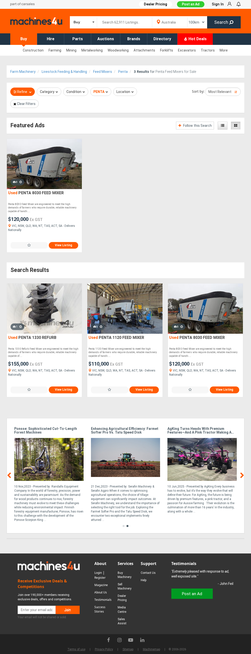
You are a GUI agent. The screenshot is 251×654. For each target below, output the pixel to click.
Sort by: (198, 91)
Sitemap (128, 649)
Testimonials (103, 600)
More (224, 50)
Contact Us (148, 573)
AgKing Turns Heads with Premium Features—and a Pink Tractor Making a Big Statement (199, 431)
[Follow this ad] (29, 245)
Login (98, 573)
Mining (71, 50)
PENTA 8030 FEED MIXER (36, 193)
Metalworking (92, 50)
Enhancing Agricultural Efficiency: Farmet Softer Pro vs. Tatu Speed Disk (124, 430)
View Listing (63, 245)
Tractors (208, 50)
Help (143, 580)
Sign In (218, 4)
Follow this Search (197, 126)
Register (100, 578)
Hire (50, 39)
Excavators (187, 50)
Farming (55, 50)
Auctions (105, 39)
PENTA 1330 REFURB (32, 337)
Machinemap (151, 649)
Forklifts (166, 50)
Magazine (101, 585)
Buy (23, 39)
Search (221, 22)
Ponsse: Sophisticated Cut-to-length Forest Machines (45, 430)
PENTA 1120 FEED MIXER (116, 337)
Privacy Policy (104, 649)
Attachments (144, 50)
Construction (33, 50)
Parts (77, 39)
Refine (22, 92)
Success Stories (99, 609)
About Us (100, 592)
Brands (133, 39)
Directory (162, 39)
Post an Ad (191, 4)
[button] (124, 526)
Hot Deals (197, 39)
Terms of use (76, 649)
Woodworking (118, 50)
